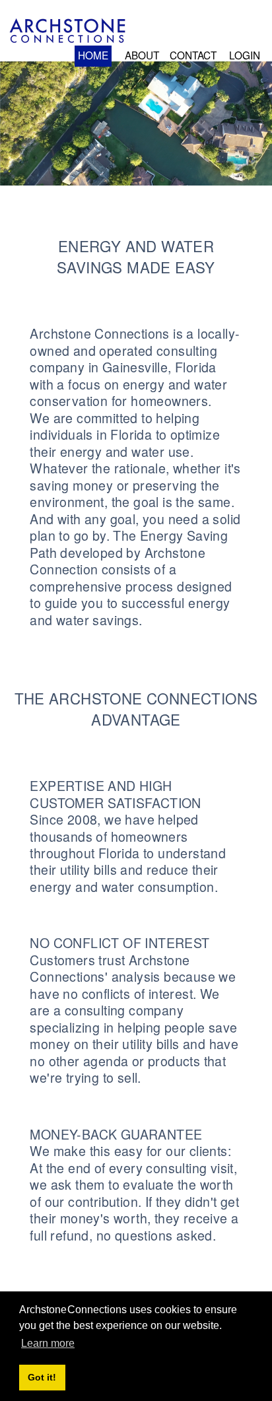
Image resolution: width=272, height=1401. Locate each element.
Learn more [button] (48, 1343)
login (244, 55)
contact (193, 55)
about (142, 55)
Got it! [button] (42, 1377)
